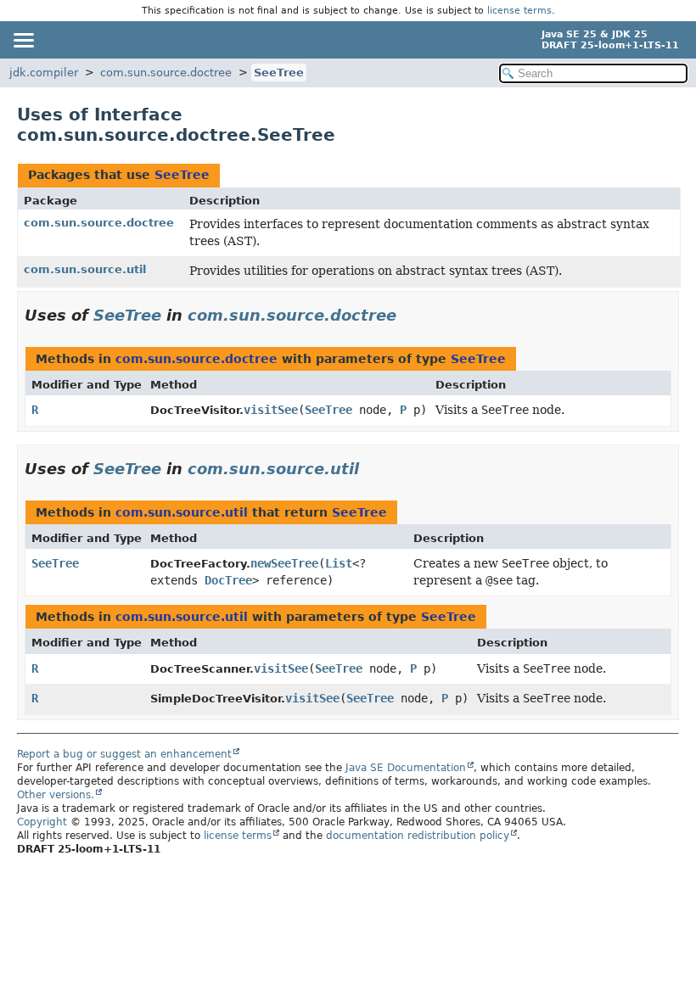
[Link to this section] (408, 315)
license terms (519, 10)
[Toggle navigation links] (22, 40)
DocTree (228, 580)
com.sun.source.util (85, 269)
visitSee (271, 410)
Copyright (42, 822)
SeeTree (279, 72)
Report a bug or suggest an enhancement (124, 754)
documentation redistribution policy (417, 836)
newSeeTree (284, 563)
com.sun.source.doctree (166, 72)
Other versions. (55, 795)
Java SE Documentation (405, 768)
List (338, 563)
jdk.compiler (43, 72)
